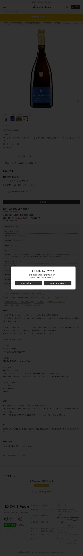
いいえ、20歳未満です (58, 283)
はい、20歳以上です (28, 283)
